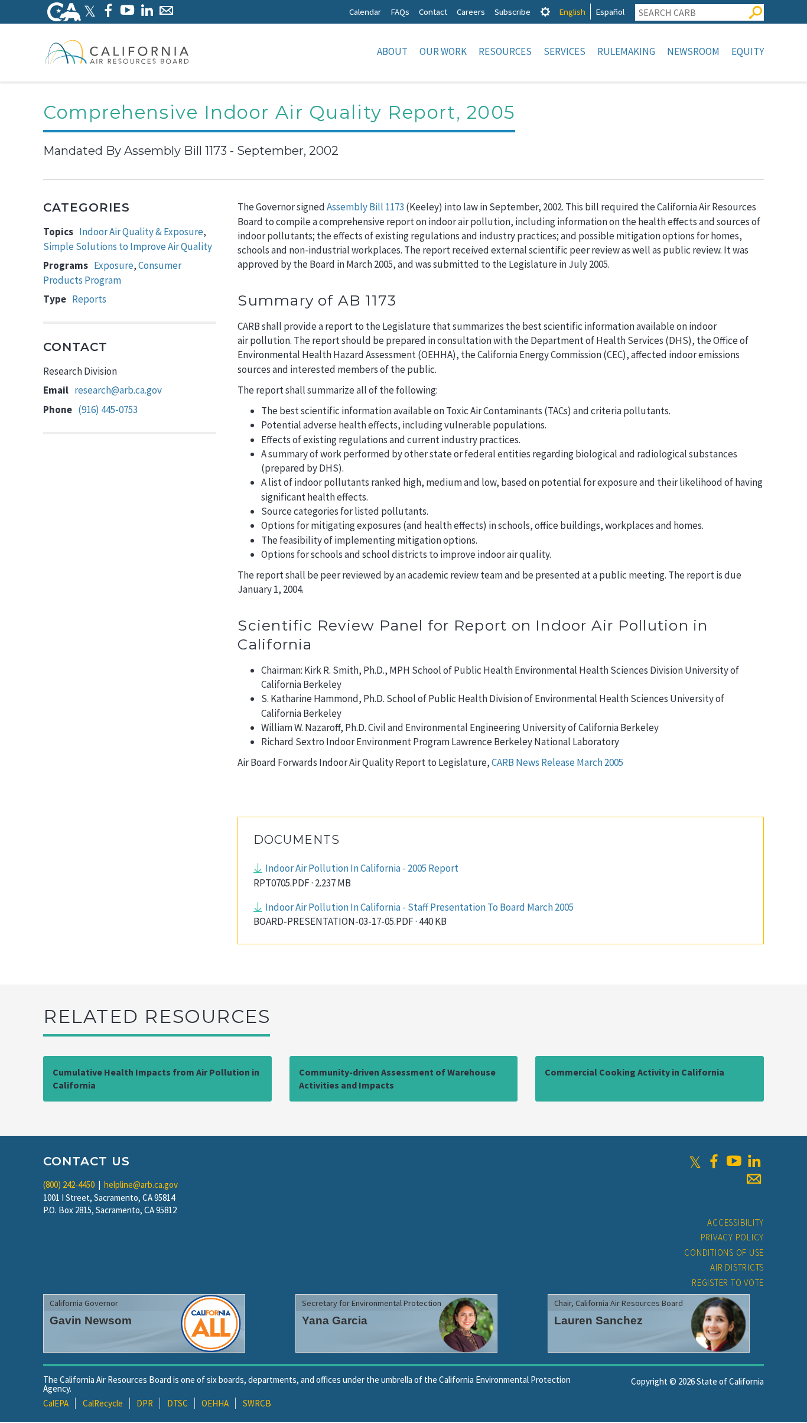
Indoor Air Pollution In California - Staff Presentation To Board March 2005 (419, 907)
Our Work (443, 51)
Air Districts (737, 1267)
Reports (89, 299)
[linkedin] (754, 1161)
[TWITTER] (90, 10)
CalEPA (56, 1403)
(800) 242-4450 (69, 1184)
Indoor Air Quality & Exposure (141, 231)
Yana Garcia (334, 1320)
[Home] (117, 51)
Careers (471, 11)
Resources (505, 51)
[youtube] (733, 1161)
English (572, 11)
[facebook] (713, 1161)
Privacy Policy (732, 1237)
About (392, 51)
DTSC (177, 1403)
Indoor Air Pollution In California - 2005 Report (361, 868)
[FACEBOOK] (107, 10)
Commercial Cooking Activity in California (634, 1072)
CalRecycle (103, 1403)
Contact (433, 11)
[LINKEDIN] (146, 10)
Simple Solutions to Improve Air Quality (127, 246)
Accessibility (735, 1222)
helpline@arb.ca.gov (141, 1184)
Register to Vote (728, 1282)
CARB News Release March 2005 (557, 762)
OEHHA (215, 1403)
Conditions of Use (724, 1252)
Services (564, 51)
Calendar (365, 11)
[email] (754, 1179)
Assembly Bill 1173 (365, 206)
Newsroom (693, 51)
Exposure (114, 265)
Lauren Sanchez (598, 1320)
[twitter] (695, 1161)
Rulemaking (626, 51)
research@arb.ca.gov (118, 390)
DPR (144, 1403)
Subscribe (512, 11)
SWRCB (257, 1403)
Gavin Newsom (91, 1320)
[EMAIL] (166, 10)
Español (610, 11)
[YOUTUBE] (127, 10)
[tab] (545, 11)
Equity (747, 51)
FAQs (400, 11)
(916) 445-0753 (108, 409)
